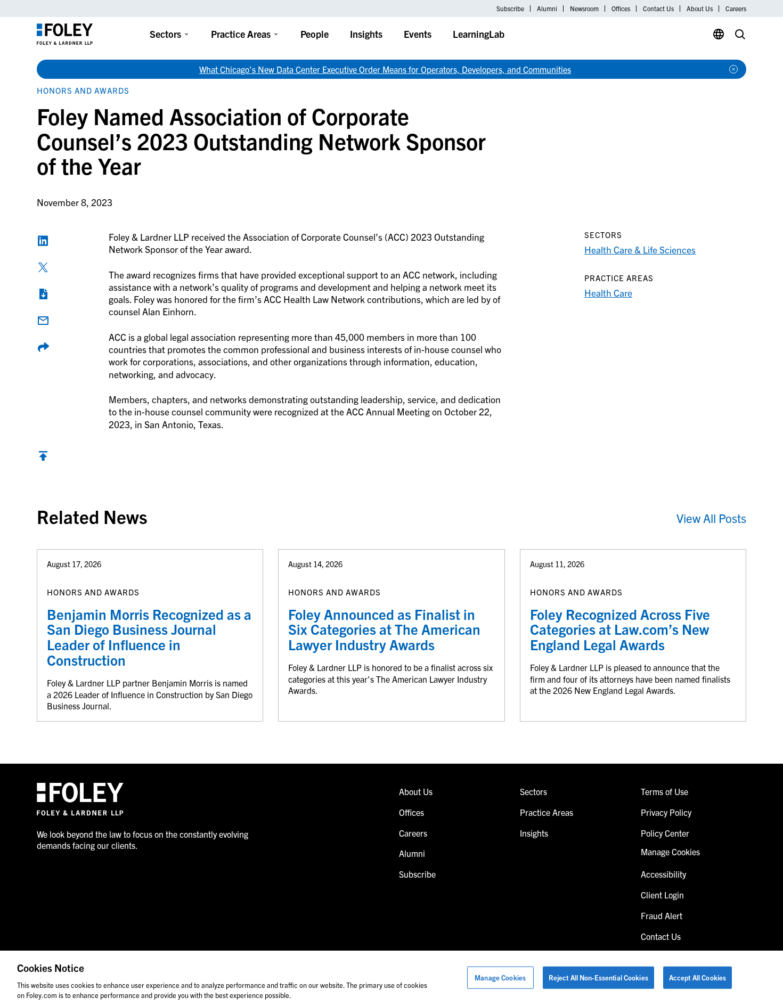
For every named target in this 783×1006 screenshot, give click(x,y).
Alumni (547, 8)
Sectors (165, 34)
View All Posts (711, 518)
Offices (620, 8)
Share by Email (43, 320)
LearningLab (478, 34)
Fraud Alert (661, 915)
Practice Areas (241, 34)
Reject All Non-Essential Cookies (598, 977)
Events (417, 34)
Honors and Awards (83, 90)
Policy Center (665, 833)
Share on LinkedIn (43, 240)
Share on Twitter (43, 267)
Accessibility (663, 874)
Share (43, 347)
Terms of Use (664, 791)
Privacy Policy (666, 812)
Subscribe (510, 8)
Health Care (608, 293)
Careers (735, 8)
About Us (700, 8)
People (314, 34)
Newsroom (584, 8)
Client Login (662, 894)
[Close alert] (733, 69)
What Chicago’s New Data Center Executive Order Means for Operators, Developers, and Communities (385, 69)
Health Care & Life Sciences (640, 249)
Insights (366, 34)
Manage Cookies (500, 977)
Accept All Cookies (697, 977)
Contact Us (658, 8)
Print (43, 294)
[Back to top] (43, 458)
